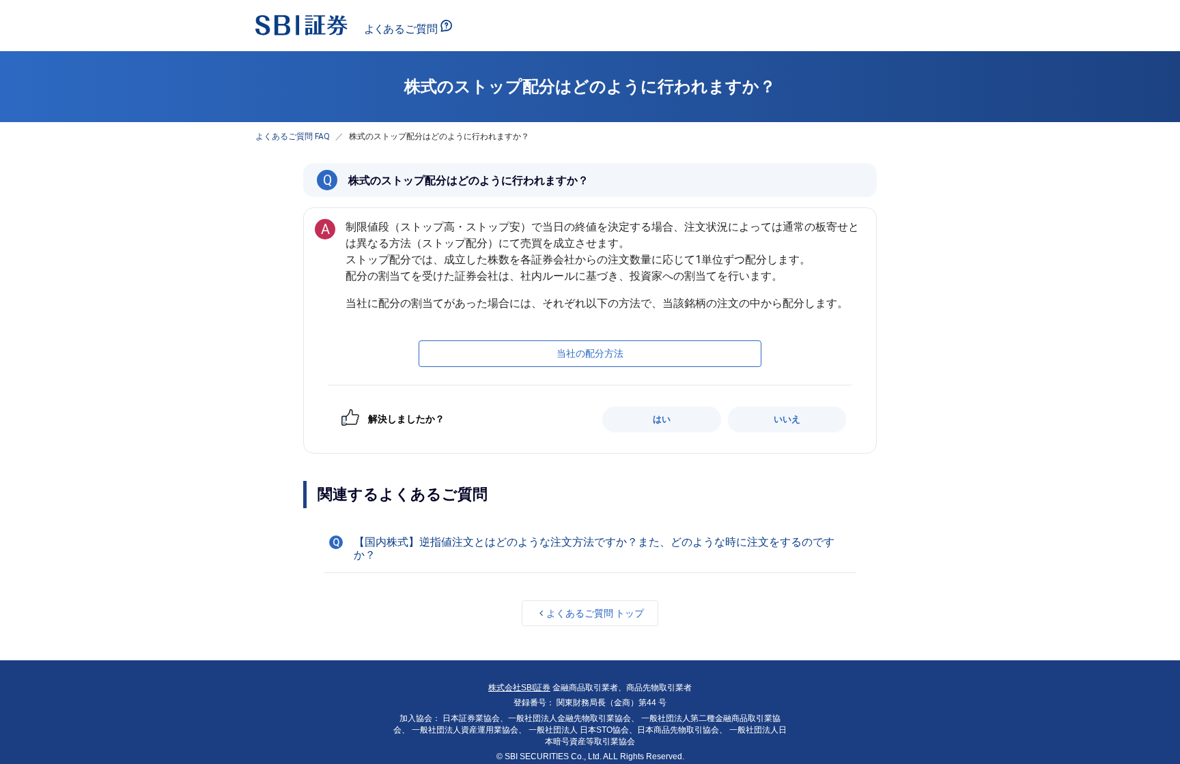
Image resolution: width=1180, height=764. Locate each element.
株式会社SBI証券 (519, 687)
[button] (590, 548)
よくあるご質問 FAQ (292, 136)
